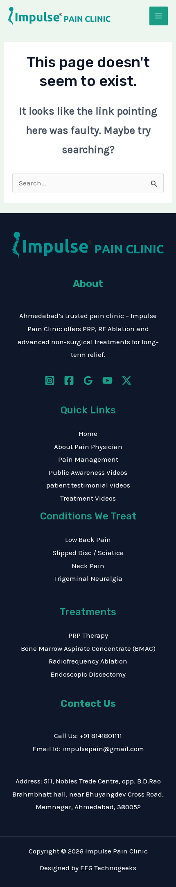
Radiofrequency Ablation (88, 661)
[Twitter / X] (127, 380)
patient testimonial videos (88, 485)
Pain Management (88, 459)
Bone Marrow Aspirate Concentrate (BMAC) (88, 648)
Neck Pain (88, 566)
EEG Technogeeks (108, 868)
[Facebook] (69, 380)
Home (88, 433)
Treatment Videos (88, 498)
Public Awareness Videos (88, 472)
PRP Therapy (88, 635)
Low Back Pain (88, 539)
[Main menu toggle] (158, 16)
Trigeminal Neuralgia (88, 578)
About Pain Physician (88, 446)
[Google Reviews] (88, 380)
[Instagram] (50, 380)
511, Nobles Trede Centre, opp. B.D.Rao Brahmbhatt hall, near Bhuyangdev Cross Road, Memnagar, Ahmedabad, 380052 (88, 794)
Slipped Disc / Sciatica (88, 552)
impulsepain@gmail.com (103, 749)
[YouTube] (107, 380)
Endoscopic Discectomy (88, 674)
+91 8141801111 (100, 735)
